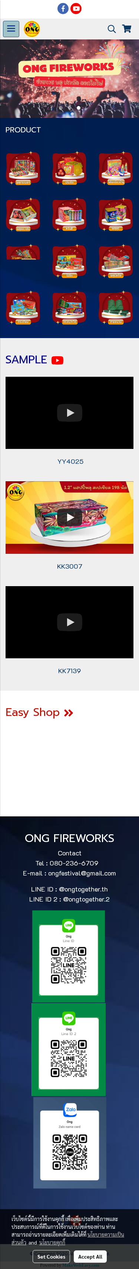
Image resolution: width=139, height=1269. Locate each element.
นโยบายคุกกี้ (52, 1242)
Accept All (90, 1256)
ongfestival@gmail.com (82, 872)
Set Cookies (51, 1256)
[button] (109, 29)
